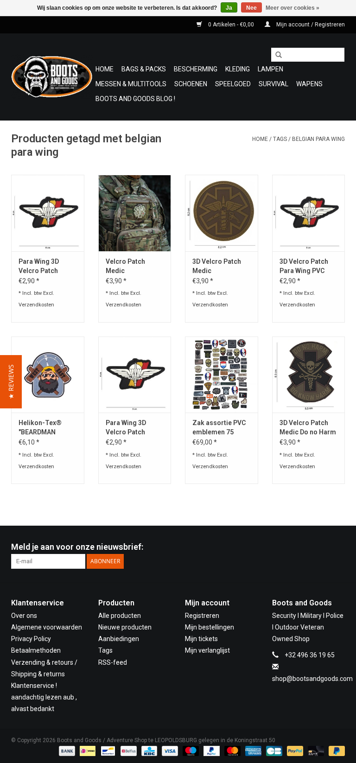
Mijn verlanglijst (207, 650)
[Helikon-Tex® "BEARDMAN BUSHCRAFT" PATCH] (47, 375)
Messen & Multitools (130, 84)
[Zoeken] (275, 55)
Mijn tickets (201, 638)
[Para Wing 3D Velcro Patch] (47, 213)
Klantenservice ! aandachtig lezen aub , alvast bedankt (44, 697)
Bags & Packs (143, 69)
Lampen (270, 69)
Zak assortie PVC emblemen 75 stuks (219, 428)
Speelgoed (233, 84)
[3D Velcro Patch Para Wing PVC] (308, 213)
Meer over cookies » (292, 8)
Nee (251, 8)
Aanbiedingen (118, 638)
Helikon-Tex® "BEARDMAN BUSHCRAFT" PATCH (40, 428)
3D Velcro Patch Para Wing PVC (304, 266)
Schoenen (190, 84)
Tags (280, 139)
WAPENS (309, 84)
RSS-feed (112, 662)
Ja (229, 8)
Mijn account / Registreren (310, 24)
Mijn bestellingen (209, 627)
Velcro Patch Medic (125, 266)
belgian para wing (318, 139)
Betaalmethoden (36, 650)
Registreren (202, 615)
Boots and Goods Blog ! (135, 98)
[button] (11, 381)
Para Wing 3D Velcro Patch (39, 266)
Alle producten (119, 615)
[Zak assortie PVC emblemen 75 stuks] (221, 375)
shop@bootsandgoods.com (312, 678)
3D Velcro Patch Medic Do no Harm (308, 427)
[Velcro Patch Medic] (135, 213)
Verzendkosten (36, 305)
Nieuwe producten (125, 627)
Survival (273, 84)
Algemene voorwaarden (46, 627)
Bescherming (195, 69)
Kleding (237, 69)
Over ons (24, 615)
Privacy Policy (31, 638)
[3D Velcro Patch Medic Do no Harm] (308, 375)
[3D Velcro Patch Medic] (221, 213)
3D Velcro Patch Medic (216, 266)
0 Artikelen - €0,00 (231, 24)
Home (104, 69)
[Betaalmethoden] (66, 750)
